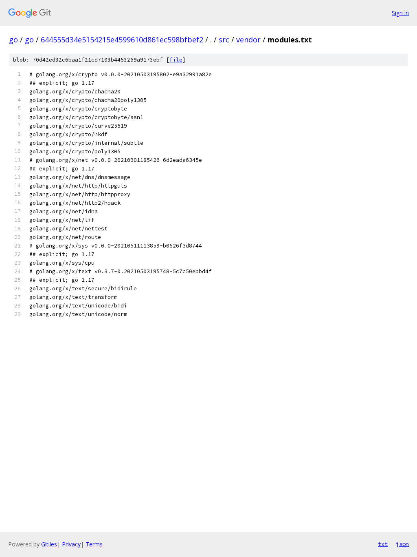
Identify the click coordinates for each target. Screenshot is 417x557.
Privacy (71, 544)
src (224, 39)
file (175, 59)
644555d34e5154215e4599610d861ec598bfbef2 (122, 39)
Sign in (400, 13)
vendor (248, 39)
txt (383, 544)
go (13, 39)
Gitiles (49, 544)
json (402, 544)
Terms (94, 544)
